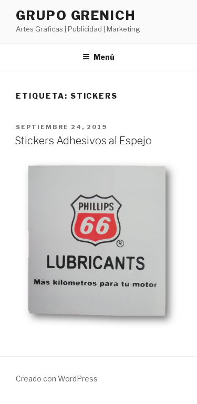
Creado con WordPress (57, 378)
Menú (104, 56)
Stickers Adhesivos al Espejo (83, 140)
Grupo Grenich (76, 15)
